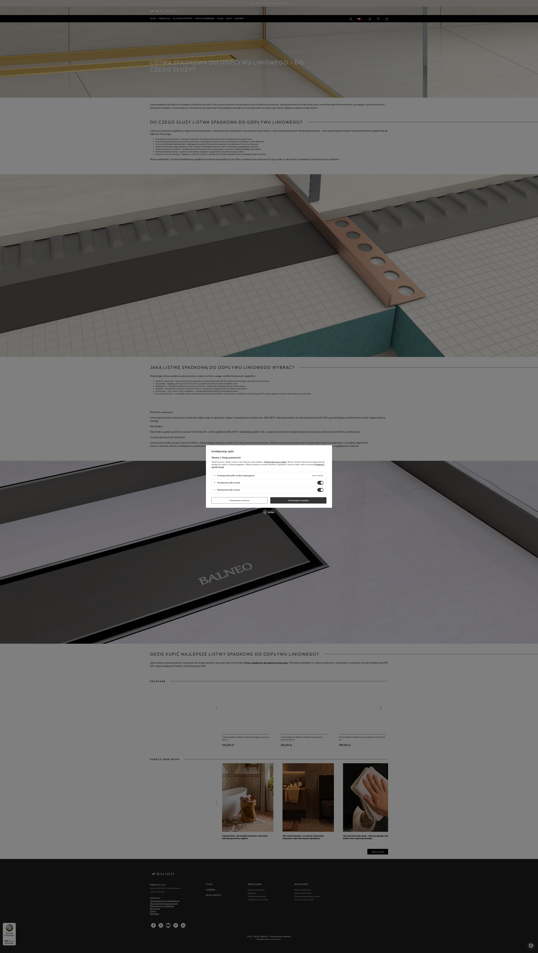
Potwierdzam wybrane (239, 500)
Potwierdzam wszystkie (298, 500)
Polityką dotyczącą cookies (275, 462)
